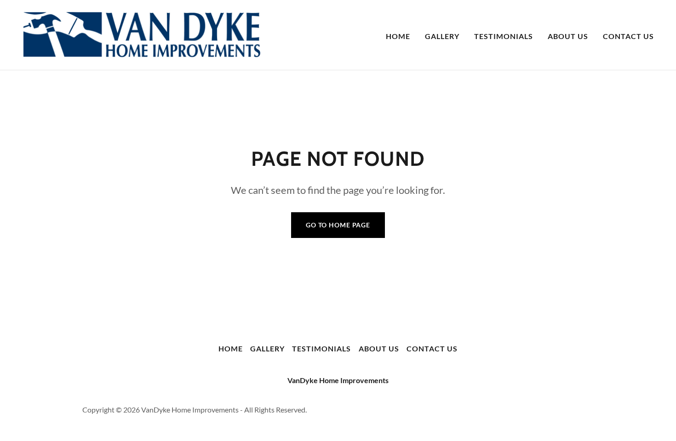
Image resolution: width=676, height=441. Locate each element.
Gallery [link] (442, 36)
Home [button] (230, 348)
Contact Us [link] (628, 36)
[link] (141, 33)
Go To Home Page (338, 225)
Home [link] (398, 36)
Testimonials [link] (503, 36)
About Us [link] (568, 36)
